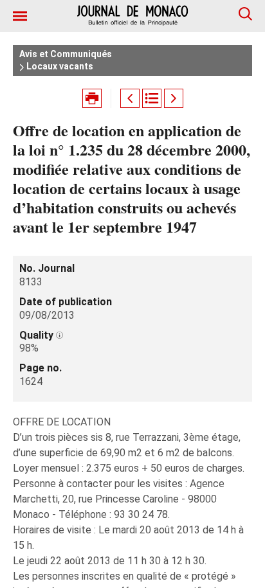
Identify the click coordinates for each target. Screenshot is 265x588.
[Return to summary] (151, 98)
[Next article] (173, 98)
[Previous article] (130, 98)
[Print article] (92, 98)
